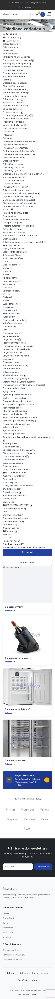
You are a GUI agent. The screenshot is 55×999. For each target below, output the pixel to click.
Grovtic (34, 994)
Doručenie (7, 937)
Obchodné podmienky (12, 950)
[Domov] (4, 20)
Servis (5, 923)
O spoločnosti (8, 918)
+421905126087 (18, 3)
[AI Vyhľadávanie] (42, 14)
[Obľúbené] (31, 14)
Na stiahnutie (8, 928)
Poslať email (29, 562)
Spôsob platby (9, 932)
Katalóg (10, 20)
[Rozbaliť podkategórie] (18, 41)
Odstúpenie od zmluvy (12, 960)
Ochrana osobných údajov (14, 955)
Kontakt (6, 913)
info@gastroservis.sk (37, 3)
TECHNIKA (21, 20)
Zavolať (29, 552)
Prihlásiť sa (43, 866)
